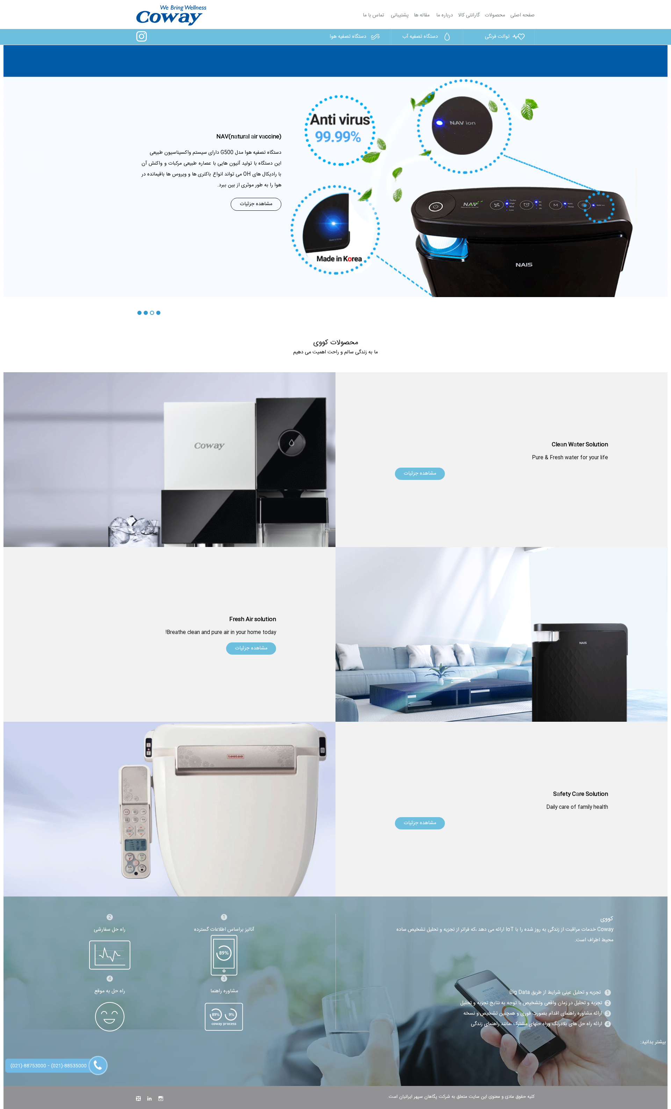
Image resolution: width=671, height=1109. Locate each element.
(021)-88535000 (69, 1066)
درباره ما (444, 15)
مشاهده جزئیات (256, 204)
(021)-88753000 (28, 1066)
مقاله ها (422, 15)
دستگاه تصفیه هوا (348, 37)
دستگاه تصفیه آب (420, 37)
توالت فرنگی (497, 37)
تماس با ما (373, 15)
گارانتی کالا (468, 15)
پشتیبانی (399, 15)
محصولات (495, 15)
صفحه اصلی (522, 15)
